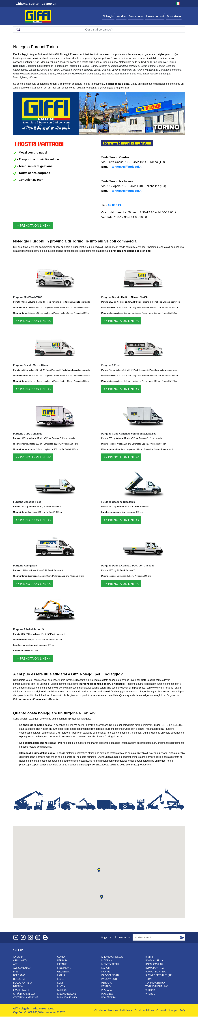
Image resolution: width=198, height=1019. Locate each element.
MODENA (106, 960)
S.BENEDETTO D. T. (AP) (158, 975)
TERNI (148, 979)
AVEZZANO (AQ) (22, 968)
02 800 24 (114, 205)
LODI (60, 982)
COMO (61, 956)
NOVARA (106, 971)
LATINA (61, 975)
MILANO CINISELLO (112, 956)
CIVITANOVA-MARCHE (25, 997)
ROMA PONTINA (154, 968)
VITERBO (150, 993)
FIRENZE (62, 964)
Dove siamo (174, 16)
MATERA (62, 990)
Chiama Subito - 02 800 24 (36, 3)
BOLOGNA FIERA (22, 982)
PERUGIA (106, 982)
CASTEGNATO (21, 990)
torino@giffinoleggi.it (126, 166)
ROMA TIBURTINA (155, 971)
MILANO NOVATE (66, 993)
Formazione (136, 16)
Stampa (172, 1010)
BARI (15, 971)
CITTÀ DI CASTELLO (24, 993)
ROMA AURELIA (154, 960)
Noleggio (108, 16)
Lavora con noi (155, 16)
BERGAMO (19, 975)
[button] (98, 870)
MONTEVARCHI (110, 964)
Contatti (161, 1010)
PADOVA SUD (109, 979)
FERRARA (62, 960)
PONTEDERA (108, 997)
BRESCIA (18, 986)
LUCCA (61, 986)
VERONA (150, 990)
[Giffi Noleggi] (43, 16)
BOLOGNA (19, 979)
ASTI (15, 964)
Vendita (121, 16)
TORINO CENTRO (155, 982)
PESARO (106, 986)
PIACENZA (107, 993)
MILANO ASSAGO (67, 997)
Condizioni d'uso (144, 1010)
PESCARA (106, 990)
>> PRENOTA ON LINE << (33, 225)
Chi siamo (100, 1010)
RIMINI (149, 956)
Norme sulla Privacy (120, 1010)
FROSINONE (64, 968)
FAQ (182, 1010)
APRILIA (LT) (20, 960)
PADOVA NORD (110, 975)
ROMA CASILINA (154, 964)
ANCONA (18, 956)
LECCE (60, 979)
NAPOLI (105, 968)
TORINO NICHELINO (156, 986)
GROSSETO (63, 971)
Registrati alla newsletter (115, 937)
